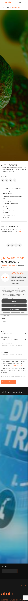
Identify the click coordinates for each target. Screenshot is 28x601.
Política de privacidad (15, 312)
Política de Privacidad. (16, 365)
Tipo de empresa (5, 337)
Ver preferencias (14, 309)
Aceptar (14, 301)
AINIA (2, 7)
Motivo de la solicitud (6, 343)
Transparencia (8, 7)
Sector (3, 331)
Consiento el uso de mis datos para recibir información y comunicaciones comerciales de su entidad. (13, 370)
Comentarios (4, 352)
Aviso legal (23, 312)
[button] (20, 2)
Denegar (14, 305)
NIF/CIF (3, 319)
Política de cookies (6, 312)
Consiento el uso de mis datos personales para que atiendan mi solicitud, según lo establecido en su (13, 363)
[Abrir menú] (2, 2)
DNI (2, 325)
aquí (20, 231)
